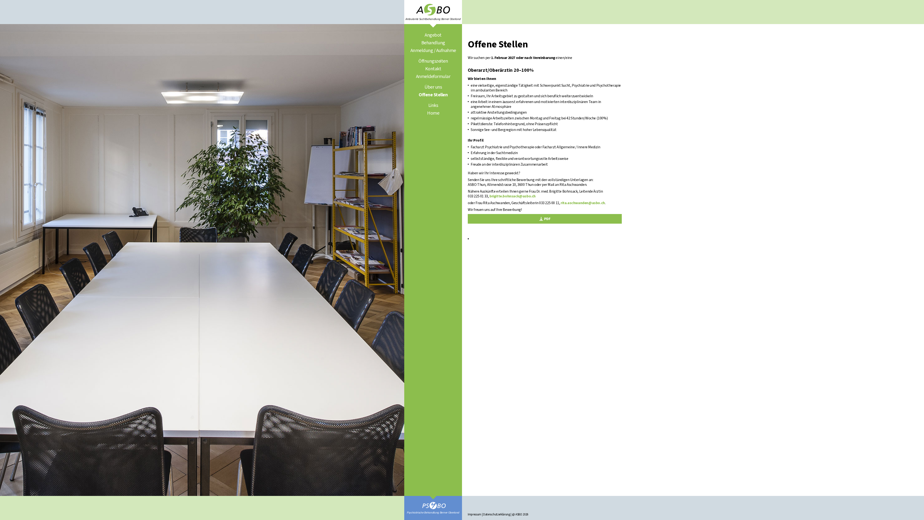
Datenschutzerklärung (496, 514)
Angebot (433, 35)
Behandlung (433, 42)
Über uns (433, 87)
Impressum (474, 514)
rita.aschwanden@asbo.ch (583, 203)
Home (433, 113)
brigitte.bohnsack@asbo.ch (512, 196)
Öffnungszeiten (433, 61)
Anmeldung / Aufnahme (433, 50)
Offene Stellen (433, 94)
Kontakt (433, 68)
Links (433, 105)
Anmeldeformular (433, 76)
